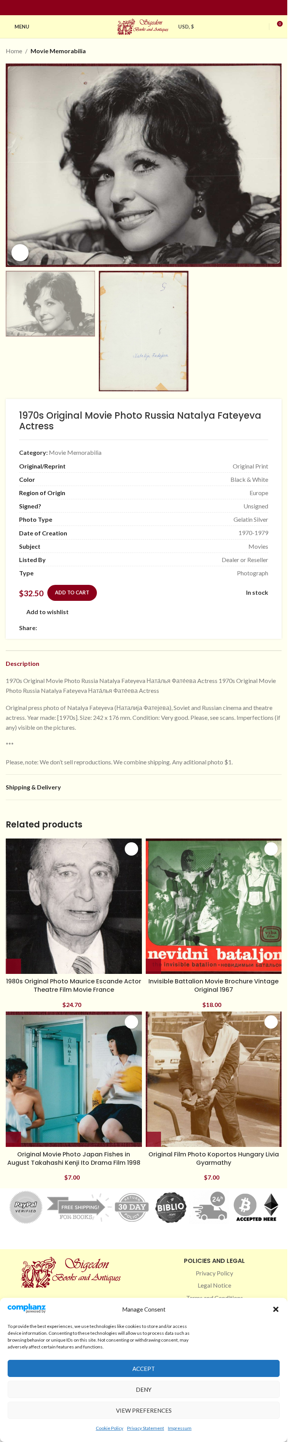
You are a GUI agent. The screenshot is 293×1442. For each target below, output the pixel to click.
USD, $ (186, 27)
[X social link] (50, 628)
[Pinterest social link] (148, 8)
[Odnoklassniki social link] (87, 628)
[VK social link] (105, 628)
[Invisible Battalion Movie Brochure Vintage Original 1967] (214, 906)
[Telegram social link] (114, 628)
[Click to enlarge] (20, 252)
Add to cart (72, 592)
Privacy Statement (145, 1428)
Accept (143, 1368)
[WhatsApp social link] (96, 628)
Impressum (180, 1428)
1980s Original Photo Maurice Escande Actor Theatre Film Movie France (73, 985)
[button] (276, 1309)
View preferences (144, 1410)
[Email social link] (59, 628)
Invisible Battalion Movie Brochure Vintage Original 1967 (213, 985)
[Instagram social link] (139, 8)
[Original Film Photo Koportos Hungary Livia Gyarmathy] (214, 1079)
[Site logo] (144, 25)
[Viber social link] (124, 628)
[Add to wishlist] (131, 849)
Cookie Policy (109, 1428)
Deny (143, 1389)
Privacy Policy (214, 1273)
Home (14, 50)
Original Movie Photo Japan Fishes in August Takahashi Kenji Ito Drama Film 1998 (73, 1158)
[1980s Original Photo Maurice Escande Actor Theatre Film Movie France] (74, 906)
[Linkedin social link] (157, 8)
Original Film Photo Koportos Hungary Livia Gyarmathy (213, 1158)
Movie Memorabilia (58, 50)
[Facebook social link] (130, 8)
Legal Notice (214, 1285)
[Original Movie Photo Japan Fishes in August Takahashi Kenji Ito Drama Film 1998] (74, 1079)
